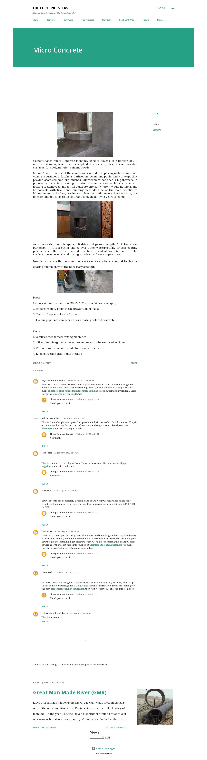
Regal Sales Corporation (53, 380)
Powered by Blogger (105, 748)
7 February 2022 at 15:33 (66, 572)
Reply (45, 411)
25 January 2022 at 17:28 (66, 452)
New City (106, 20)
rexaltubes (47, 452)
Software (68, 20)
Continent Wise (126, 20)
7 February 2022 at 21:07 (87, 512)
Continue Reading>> (116, 727)
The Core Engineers (50, 7)
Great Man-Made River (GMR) (69, 692)
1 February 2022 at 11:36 (67, 531)
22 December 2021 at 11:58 (81, 380)
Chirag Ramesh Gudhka (61, 399)
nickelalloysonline (50, 418)
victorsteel (47, 572)
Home (35, 20)
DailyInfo (51, 20)
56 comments (49, 727)
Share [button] (156, 113)
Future (146, 20)
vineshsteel (47, 531)
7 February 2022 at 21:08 (87, 399)
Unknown (46, 490)
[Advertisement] (103, 89)
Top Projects (87, 20)
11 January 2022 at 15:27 (73, 418)
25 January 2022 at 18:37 (65, 490)
